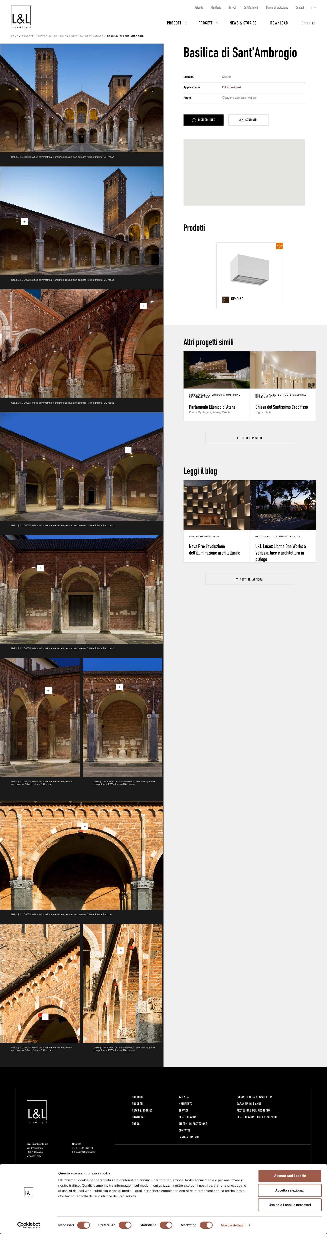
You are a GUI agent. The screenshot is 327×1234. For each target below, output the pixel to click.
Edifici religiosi (231, 87)
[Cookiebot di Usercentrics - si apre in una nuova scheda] (28, 1225)
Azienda (199, 7)
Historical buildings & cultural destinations (70, 36)
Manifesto (216, 7)
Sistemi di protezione (277, 7)
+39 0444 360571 (83, 1148)
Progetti (206, 22)
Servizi (232, 7)
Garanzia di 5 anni (249, 1103)
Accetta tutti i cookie (290, 1176)
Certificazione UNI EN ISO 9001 (257, 1117)
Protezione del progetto (253, 1110)
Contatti (300, 7)
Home (14, 36)
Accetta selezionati (290, 1190)
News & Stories (243, 22)
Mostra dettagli (233, 1225)
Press (136, 1123)
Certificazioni (251, 7)
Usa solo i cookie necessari (290, 1205)
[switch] (125, 1225)
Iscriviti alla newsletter (254, 1097)
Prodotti (175, 22)
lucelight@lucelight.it (84, 1152)
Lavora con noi (189, 1137)
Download (279, 22)
